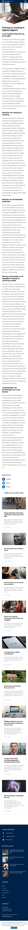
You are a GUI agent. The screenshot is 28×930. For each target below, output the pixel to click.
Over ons (4, 888)
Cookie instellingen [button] (19, 925)
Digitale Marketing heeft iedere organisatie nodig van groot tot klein (14, 514)
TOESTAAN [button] (14, 927)
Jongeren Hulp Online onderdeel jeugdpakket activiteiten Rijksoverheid (12, 760)
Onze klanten (5, 893)
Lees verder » (7, 527)
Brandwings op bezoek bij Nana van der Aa (12, 687)
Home (3, 885)
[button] (25, 1)
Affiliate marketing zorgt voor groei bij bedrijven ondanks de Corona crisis (13, 723)
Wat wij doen (5, 890)
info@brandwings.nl (7, 916)
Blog (3, 895)
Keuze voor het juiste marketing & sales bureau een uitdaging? (13, 618)
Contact (4, 897)
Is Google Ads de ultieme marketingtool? (12, 653)
